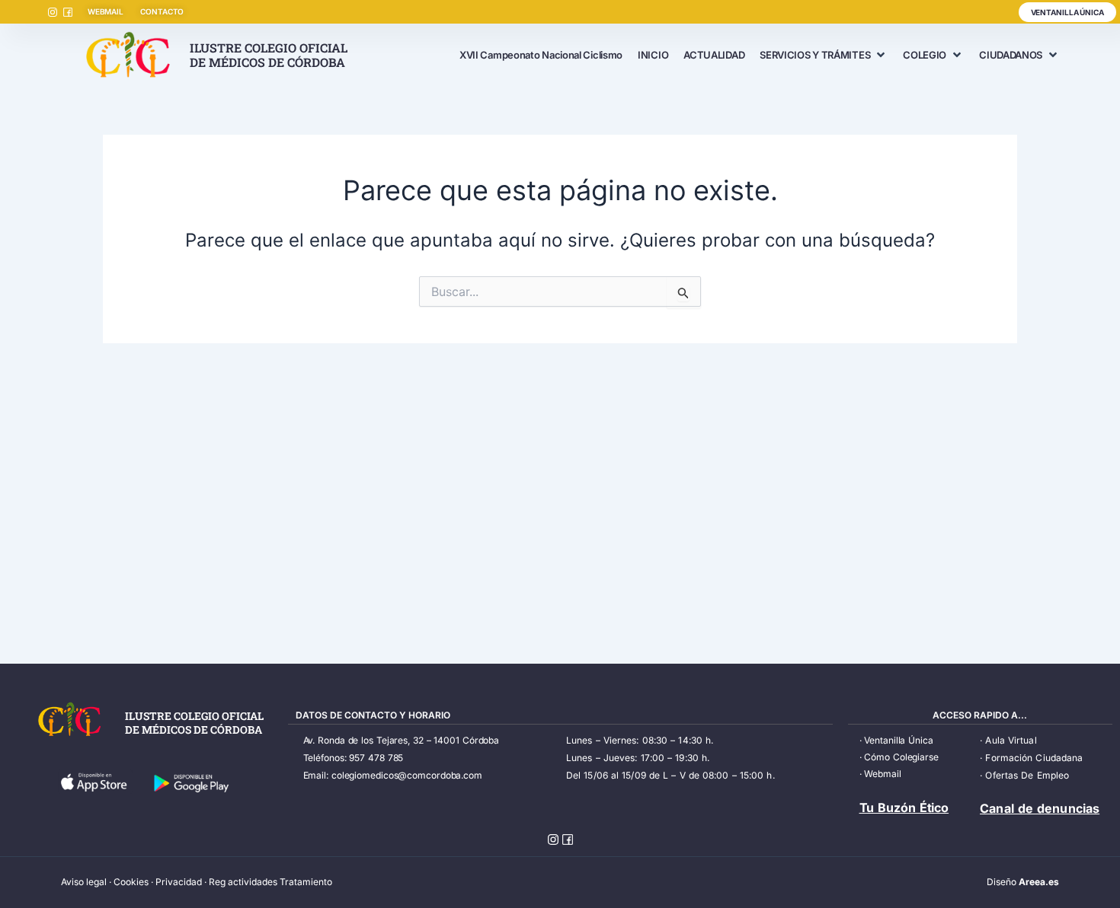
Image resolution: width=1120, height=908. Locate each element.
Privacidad (178, 881)
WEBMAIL (105, 11)
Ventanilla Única (898, 740)
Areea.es (1039, 881)
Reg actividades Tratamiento (270, 881)
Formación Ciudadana (1034, 757)
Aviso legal (84, 881)
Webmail (882, 773)
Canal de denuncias (1039, 808)
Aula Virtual (1010, 740)
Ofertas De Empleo (1027, 775)
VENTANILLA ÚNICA (1067, 12)
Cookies (131, 881)
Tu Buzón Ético (904, 807)
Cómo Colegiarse (901, 757)
